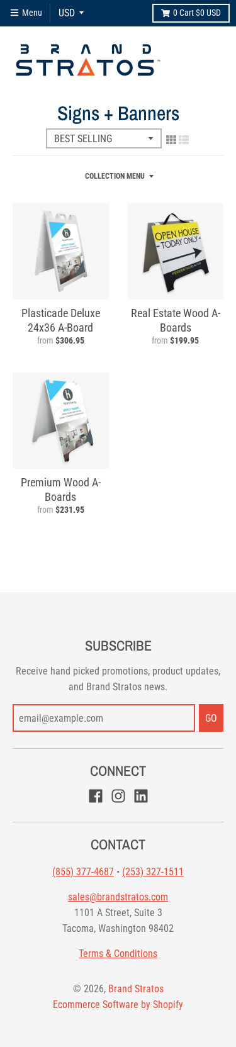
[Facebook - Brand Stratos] (95, 795)
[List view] (184, 140)
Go (211, 718)
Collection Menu (115, 176)
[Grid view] (171, 140)
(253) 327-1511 (153, 872)
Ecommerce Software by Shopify (118, 1005)
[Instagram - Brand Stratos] (118, 795)
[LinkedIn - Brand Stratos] (141, 795)
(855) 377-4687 (83, 872)
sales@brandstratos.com (118, 897)
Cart (197, 13)
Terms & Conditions (118, 954)
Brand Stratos (136, 989)
